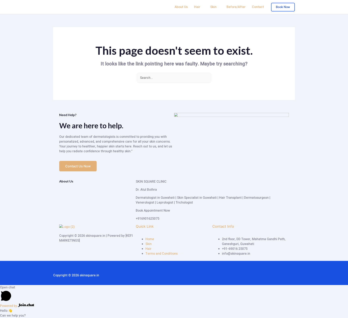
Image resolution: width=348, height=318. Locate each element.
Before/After (236, 7)
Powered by (9, 306)
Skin (213, 7)
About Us (181, 7)
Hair (197, 7)
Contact (258, 7)
